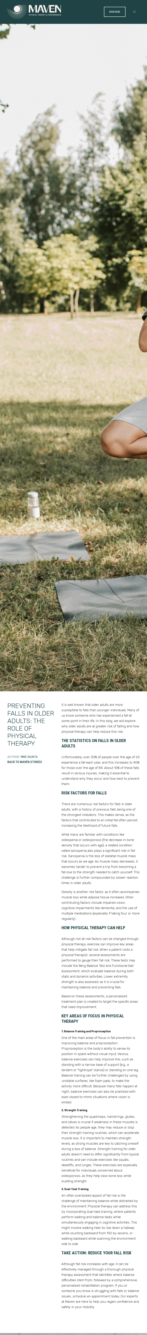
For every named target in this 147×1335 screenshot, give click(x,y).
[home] (34, 12)
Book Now (114, 11)
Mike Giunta (29, 757)
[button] (134, 11)
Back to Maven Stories (24, 762)
